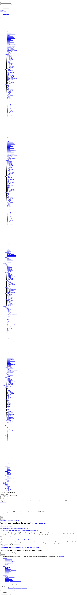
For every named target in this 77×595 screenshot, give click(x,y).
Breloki (8, 41)
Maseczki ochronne (10, 42)
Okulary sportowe (10, 47)
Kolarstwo (7, 272)
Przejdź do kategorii (14, 1)
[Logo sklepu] (3, 2)
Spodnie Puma (9, 104)
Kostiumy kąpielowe (11, 292)
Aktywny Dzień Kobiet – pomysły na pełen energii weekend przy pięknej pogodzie (19, 530)
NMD (8, 398)
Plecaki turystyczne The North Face (13, 122)
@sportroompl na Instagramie (9, 547)
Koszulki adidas (10, 107)
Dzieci (6, 247)
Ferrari (8, 406)
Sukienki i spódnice (10, 76)
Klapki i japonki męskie (11, 289)
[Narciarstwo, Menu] (7, 483)
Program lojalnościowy (11, 0)
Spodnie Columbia (10, 115)
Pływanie (6, 287)
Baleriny (8, 62)
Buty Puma (9, 101)
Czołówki (9, 45)
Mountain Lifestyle (10, 414)
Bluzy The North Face (11, 121)
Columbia (9, 91)
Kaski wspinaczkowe (11, 49)
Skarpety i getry (10, 79)
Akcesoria (7, 20)
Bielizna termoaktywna (11, 330)
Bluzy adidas (9, 108)
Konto (4, 566)
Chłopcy (6, 236)
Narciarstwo (7, 293)
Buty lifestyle (9, 57)
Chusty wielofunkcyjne (11, 44)
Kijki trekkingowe (10, 37)
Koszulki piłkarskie (10, 283)
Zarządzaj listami (3, 507)
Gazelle (8, 396)
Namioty (8, 52)
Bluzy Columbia (10, 116)
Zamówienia (5, 558)
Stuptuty (8, 35)
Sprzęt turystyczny (8, 367)
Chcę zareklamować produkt (10, 561)
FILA (8, 219)
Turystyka (4, 306)
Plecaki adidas (9, 110)
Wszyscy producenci (38, 523)
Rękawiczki (9, 130)
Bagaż (6, 373)
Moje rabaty (7, 572)
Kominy (8, 43)
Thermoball (9, 419)
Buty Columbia (10, 112)
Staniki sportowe (10, 77)
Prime (8, 405)
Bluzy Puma (9, 102)
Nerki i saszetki (10, 375)
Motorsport (9, 404)
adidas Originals (10, 392)
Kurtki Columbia (10, 114)
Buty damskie (7, 54)
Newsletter (7, 573)
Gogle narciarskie (10, 48)
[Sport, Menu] (5, 263)
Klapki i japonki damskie (11, 290)
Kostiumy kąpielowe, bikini (12, 78)
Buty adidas (9, 106)
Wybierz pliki (8, 495)
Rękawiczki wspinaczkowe (12, 46)
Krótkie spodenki (10, 338)
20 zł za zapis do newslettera (21, 0)
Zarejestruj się (7, 567)
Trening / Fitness (8, 299)
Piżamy (8, 81)
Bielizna (8, 80)
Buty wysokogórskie (11, 66)
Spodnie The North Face (11, 119)
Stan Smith (9, 394)
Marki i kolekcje (6, 385)
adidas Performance (10, 393)
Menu (2, 516)
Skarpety (8, 336)
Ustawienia (2, 519)
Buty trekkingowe (10, 169)
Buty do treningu (10, 59)
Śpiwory (8, 32)
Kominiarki (9, 33)
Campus (8, 96)
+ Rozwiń (9, 53)
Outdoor (8, 61)
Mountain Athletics (10, 418)
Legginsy (9, 73)
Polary (8, 333)
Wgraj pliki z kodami (4, 494)
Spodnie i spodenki (10, 72)
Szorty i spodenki (10, 335)
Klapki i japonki (10, 63)
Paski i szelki (9, 316)
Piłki (8, 30)
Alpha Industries (10, 95)
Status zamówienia (8, 559)
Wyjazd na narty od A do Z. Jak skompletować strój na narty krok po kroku (18, 539)
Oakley (8, 93)
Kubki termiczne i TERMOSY (12, 448)
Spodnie (8, 334)
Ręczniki (8, 31)
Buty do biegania (10, 58)
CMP (6, 479)
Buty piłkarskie (10, 64)
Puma (8, 86)
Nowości (4, 482)
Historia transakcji (8, 571)
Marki (6, 84)
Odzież (8, 239)
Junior (4, 234)
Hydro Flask (7, 445)
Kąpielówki (9, 183)
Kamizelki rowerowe (11, 190)
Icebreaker (9, 92)
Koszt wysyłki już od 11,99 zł (32, 0)
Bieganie (6, 265)
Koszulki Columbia (10, 113)
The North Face (10, 89)
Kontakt (6, 564)
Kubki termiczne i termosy (12, 314)
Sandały (8, 170)
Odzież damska (7, 69)
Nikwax (8, 97)
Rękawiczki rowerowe (11, 38)
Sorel (6, 449)
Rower (6, 377)
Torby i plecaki (10, 22)
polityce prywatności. (60, 556)
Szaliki (8, 313)
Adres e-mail (13, 553)
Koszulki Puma (10, 103)
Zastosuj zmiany (6, 8)
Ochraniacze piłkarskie (11, 284)
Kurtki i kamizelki (10, 75)
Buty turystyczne (10, 67)
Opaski (8, 311)
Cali (8, 407)
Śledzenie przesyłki (8, 560)
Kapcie (8, 65)
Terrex (8, 395)
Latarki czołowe (10, 317)
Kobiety (4, 18)
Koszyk (6, 568)
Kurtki (8, 332)
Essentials (9, 397)
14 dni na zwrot (3, 0)
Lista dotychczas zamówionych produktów (8, 508)
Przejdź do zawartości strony (5, 1)
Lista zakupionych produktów (10, 570)
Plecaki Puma (9, 105)
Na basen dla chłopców (11, 256)
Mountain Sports (10, 417)
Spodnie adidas (10, 109)
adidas (8, 87)
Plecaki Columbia (10, 111)
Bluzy (8, 71)
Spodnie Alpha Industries (11, 232)
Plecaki (8, 315)
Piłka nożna (7, 280)
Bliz (5, 475)
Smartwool (9, 94)
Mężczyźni (5, 124)
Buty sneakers (9, 56)
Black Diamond (10, 90)
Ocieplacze (9, 39)
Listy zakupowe (3, 502)
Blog (1, 526)
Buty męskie (7, 160)
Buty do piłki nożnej (10, 254)
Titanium (8, 440)
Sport (4, 263)
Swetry (8, 187)
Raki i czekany (10, 318)
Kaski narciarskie (10, 36)
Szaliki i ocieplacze (10, 131)
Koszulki (8, 74)
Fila (8, 88)
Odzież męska (7, 176)
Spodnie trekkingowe (11, 337)
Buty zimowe (9, 60)
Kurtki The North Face (11, 118)
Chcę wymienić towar (9, 563)
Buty (8, 238)
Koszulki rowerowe (10, 82)
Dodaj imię (13, 552)
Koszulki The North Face (11, 120)
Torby (8, 319)
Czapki (8, 23)
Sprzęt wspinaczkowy (11, 34)
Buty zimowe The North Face (12, 117)
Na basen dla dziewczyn (11, 255)
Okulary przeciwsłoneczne (12, 50)
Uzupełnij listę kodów (4, 496)
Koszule (8, 188)
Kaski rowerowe (10, 40)
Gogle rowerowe (10, 51)
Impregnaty (9, 473)
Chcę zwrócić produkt (9, 562)
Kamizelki (9, 339)
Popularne (7, 99)
